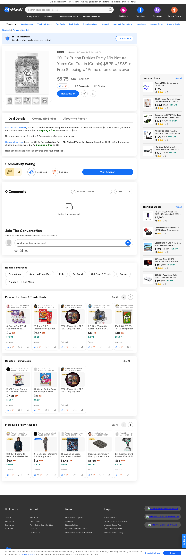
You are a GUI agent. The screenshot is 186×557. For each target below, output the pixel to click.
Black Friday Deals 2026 (76, 529)
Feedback (184, 541)
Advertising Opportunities (41, 525)
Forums (16, 30)
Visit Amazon (67, 93)
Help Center (35, 521)
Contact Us (35, 532)
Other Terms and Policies (115, 521)
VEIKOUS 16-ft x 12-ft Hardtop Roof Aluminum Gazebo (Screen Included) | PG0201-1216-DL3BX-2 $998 (168, 244)
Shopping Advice (90, 24)
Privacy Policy (110, 517)
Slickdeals (6, 30)
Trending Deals (152, 206)
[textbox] (70, 242)
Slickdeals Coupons (74, 517)
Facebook (9, 521)
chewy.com (18, 142)
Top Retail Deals (44, 24)
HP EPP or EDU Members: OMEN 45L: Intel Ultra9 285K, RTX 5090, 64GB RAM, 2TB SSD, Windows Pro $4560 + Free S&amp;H (167, 213)
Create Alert (125, 38)
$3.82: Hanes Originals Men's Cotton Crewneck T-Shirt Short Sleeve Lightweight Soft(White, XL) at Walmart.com (168, 100)
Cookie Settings (152, 553)
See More (28, 282)
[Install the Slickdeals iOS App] (162, 525)
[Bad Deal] (54, 172)
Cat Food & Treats (101, 274)
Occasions (15, 274)
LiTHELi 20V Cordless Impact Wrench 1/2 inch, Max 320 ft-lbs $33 (126, 455)
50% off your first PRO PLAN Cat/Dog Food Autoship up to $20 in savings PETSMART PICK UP (72, 327)
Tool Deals (60, 24)
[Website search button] (110, 10)
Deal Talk (25, 30)
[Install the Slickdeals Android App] (162, 517)
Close (172, 553)
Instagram (9, 525)
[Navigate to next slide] (51, 101)
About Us (34, 517)
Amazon (9, 127)
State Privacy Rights (113, 529)
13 (65, 347)
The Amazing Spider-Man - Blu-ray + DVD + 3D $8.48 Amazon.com (72, 455)
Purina (123, 274)
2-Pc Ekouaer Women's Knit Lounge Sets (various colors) (45, 455)
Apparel (105, 24)
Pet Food (78, 274)
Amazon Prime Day (40, 274)
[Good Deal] (31, 172)
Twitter (8, 517)
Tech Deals (74, 24)
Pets (61, 274)
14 (119, 347)
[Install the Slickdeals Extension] (162, 508)
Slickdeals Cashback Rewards (78, 532)
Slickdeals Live (71, 525)
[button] (174, 12)
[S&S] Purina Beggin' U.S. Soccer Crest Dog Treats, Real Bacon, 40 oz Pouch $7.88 (17, 390)
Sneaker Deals (156, 24)
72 (38, 475)
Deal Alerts (70, 521)
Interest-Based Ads (112, 525)
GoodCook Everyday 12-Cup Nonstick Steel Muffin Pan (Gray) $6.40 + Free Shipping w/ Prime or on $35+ (99, 455)
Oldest (119, 191)
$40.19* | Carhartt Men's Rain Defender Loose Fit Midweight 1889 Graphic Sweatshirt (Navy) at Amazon (17, 455)
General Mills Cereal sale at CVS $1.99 (166, 84)
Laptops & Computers (122, 24)
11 (91, 347)
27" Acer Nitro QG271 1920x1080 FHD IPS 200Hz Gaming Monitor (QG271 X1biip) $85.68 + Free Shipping (168, 260)
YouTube (9, 529)
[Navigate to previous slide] (3, 101)
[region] (93, 553)
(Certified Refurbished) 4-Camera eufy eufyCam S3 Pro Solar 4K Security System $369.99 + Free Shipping (168, 148)
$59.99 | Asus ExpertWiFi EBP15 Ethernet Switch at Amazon (166, 276)
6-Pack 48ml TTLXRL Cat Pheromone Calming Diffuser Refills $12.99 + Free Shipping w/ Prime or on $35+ (17, 327)
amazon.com (20, 127)
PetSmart (64, 342)
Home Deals (141, 24)
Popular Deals (151, 78)
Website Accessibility (113, 532)
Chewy (8, 142)
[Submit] (75, 191)
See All (115, 297)
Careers (33, 529)
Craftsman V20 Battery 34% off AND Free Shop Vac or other (167, 229)
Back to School (26, 24)
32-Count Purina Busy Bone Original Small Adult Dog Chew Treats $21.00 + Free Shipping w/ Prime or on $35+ (45, 390)
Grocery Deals (173, 24)
